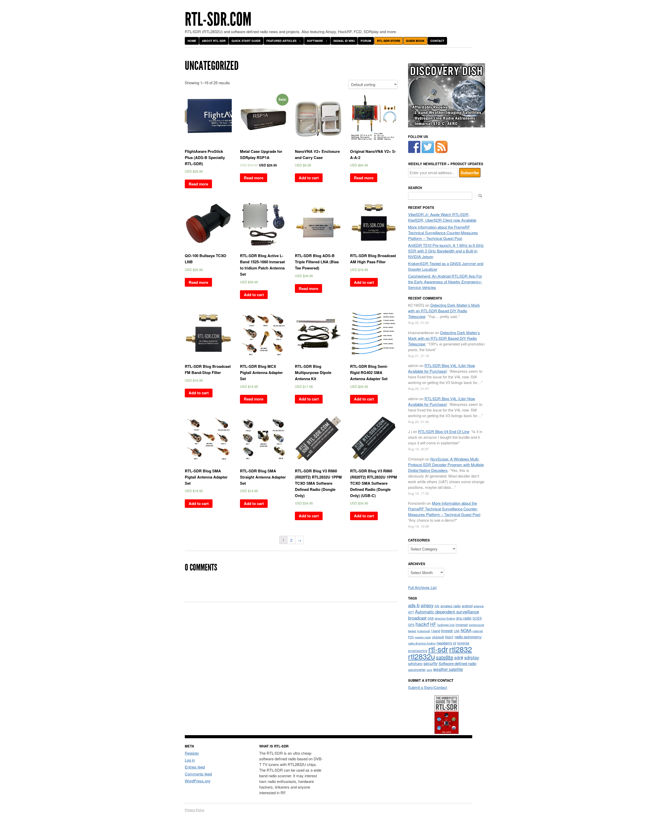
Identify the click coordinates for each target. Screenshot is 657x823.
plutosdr (438, 636)
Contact (437, 41)
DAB (431, 618)
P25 (411, 637)
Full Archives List (422, 587)
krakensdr (423, 631)
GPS (411, 625)
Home (192, 41)
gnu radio (463, 618)
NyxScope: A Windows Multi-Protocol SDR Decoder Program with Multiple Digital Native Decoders (446, 464)
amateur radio (450, 605)
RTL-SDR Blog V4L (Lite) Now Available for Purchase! (441, 368)
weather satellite (448, 669)
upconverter (417, 669)
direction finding (445, 618)
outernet (477, 631)
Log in (190, 760)
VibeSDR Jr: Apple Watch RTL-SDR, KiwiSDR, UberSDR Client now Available (442, 217)
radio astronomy (468, 636)
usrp (429, 670)
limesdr (447, 630)
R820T (449, 637)
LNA (457, 631)
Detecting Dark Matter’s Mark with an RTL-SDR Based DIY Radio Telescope (444, 310)
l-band (435, 630)
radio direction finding (422, 643)
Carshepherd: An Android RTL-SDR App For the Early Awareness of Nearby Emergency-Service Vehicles (445, 281)
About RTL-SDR (214, 41)
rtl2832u (421, 656)
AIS (436, 606)
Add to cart (309, 178)
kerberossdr (476, 625)
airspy (427, 605)
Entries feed (195, 767)
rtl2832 (460, 649)
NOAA (466, 630)
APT (411, 612)
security (430, 663)
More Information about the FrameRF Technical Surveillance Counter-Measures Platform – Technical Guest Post (443, 232)
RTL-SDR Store (388, 41)
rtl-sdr (438, 648)
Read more (198, 184)
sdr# (458, 657)
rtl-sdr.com (218, 19)
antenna (479, 606)
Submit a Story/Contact (427, 687)
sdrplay (471, 657)
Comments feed (198, 774)
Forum (366, 41)
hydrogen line (446, 625)
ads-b (414, 605)
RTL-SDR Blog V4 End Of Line (443, 431)
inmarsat (462, 624)
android (467, 605)
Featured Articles (281, 41)
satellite (444, 657)
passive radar (423, 637)
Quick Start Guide (245, 41)
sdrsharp (415, 663)
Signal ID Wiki (344, 41)
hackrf (422, 623)
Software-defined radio (457, 663)
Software (315, 41)
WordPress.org (197, 780)
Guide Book (415, 41)
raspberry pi (446, 643)
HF (433, 624)
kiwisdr (412, 631)
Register (192, 753)
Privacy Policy (194, 810)
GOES (477, 618)
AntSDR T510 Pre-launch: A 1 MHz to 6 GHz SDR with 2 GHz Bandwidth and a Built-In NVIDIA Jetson (446, 250)
